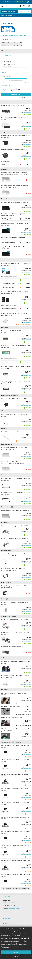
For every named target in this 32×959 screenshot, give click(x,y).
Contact (7, 896)
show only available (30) (13, 90)
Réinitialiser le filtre (16, 94)
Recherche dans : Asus (8, 11)
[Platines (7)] (16, 66)
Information (8, 918)
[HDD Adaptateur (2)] (16, 64)
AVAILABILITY (9, 85)
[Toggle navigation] (2, 6)
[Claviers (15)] (16, 63)
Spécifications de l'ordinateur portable (15, 35)
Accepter (16, 952)
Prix (6, 72)
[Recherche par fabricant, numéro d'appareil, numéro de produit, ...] (29, 11)
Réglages (16, 956)
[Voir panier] (29, 5)
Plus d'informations (6, 947)
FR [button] (24, 6)
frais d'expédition (27, 112)
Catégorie (8, 55)
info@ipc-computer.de (13, 908)
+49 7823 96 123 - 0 (13, 902)
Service (7, 923)
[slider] (4, 78)
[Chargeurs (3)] (16, 61)
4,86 (14, 2)
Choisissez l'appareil (6, 15)
